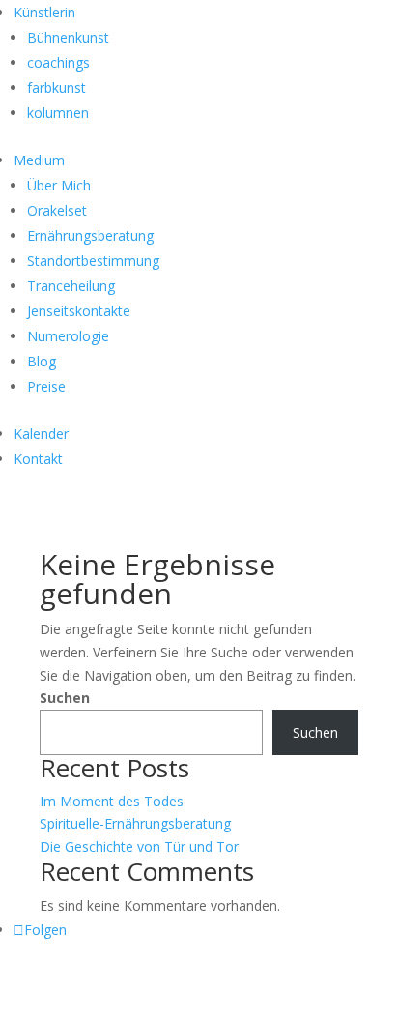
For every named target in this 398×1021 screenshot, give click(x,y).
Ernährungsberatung (90, 235)
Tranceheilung (71, 286)
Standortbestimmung (93, 260)
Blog (41, 361)
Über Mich (59, 185)
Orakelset (57, 210)
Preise (46, 386)
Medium (39, 160)
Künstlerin (44, 12)
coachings (58, 62)
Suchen (65, 697)
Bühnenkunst (68, 37)
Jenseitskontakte (78, 311)
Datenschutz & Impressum (144, 981)
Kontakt (38, 459)
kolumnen (58, 112)
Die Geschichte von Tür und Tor (139, 846)
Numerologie (68, 336)
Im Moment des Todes (112, 801)
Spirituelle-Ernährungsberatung (135, 823)
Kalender (41, 433)
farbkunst (56, 87)
